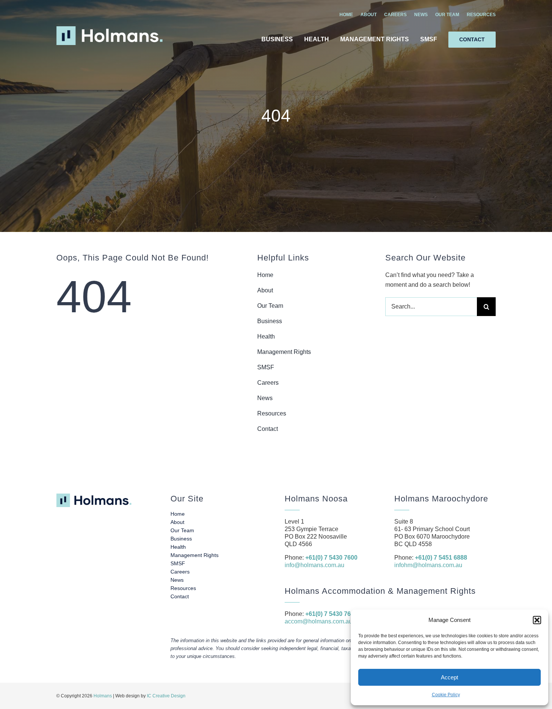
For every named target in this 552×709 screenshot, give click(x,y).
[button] (537, 620)
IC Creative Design (166, 695)
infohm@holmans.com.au (428, 565)
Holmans (103, 695)
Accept (449, 677)
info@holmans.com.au (314, 565)
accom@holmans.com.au (318, 621)
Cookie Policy (446, 694)
